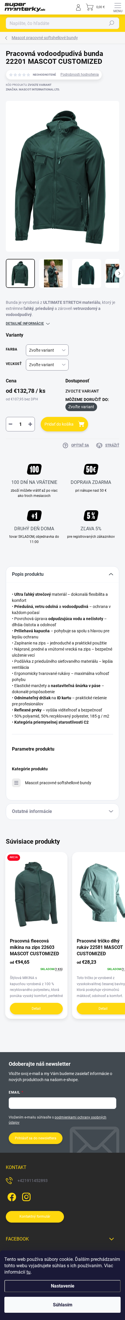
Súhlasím (62, 1305)
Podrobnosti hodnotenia (79, 74)
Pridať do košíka (59, 424)
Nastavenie (62, 1286)
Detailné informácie (25, 324)
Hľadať (111, 23)
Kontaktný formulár (34, 1216)
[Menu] (117, 7)
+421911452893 (32, 1180)
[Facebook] (11, 1196)
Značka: (33, 89)
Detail (36, 1009)
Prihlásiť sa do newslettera (35, 1138)
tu (28, 1272)
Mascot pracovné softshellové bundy (58, 782)
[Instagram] (25, 1196)
